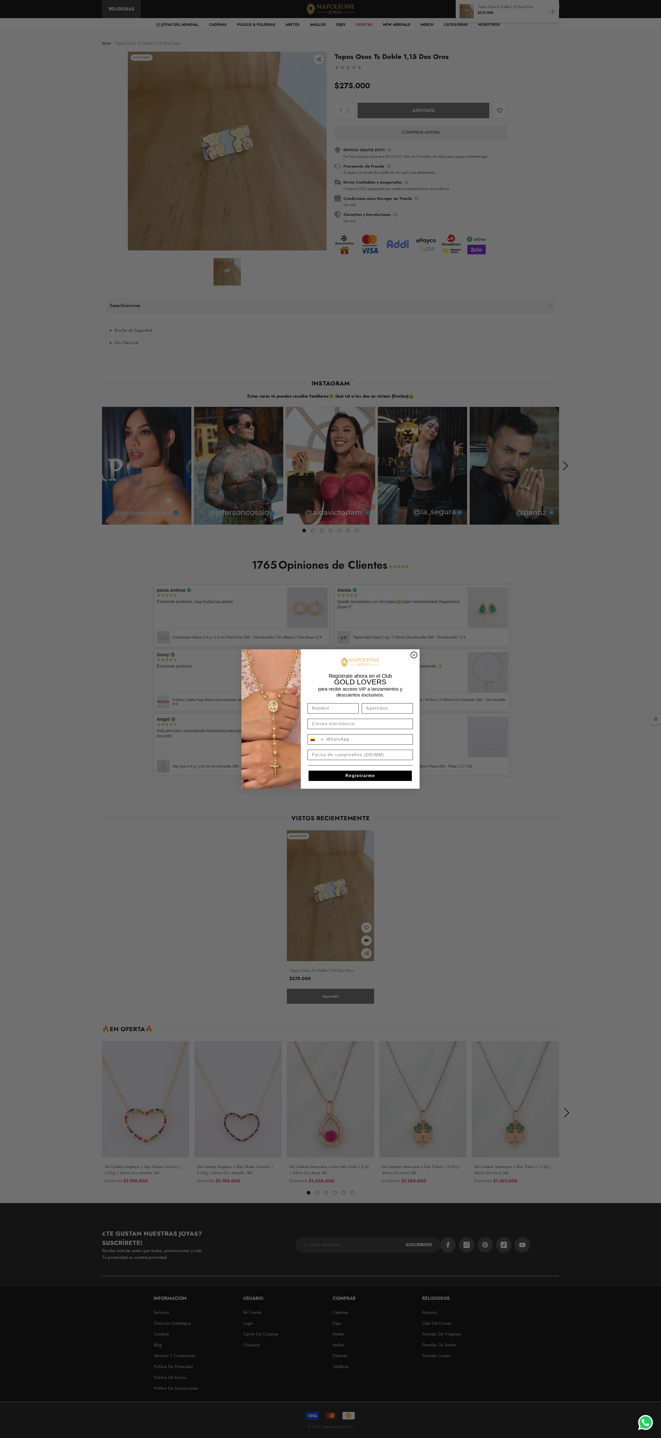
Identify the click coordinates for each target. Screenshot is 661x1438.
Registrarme (360, 775)
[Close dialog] (414, 655)
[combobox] (316, 739)
